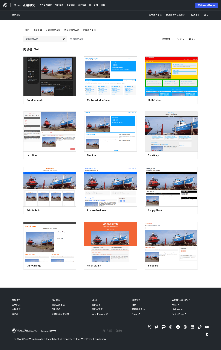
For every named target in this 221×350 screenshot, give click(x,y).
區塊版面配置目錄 (60, 314)
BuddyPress (179, 314)
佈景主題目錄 (58, 304)
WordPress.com (181, 300)
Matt (175, 304)
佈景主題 (16, 15)
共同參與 (136, 300)
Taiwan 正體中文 (48, 331)
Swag (136, 314)
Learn (95, 300)
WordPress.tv (100, 314)
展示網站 (56, 300)
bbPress (177, 309)
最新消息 (16, 304)
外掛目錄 (56, 309)
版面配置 (166, 39)
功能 (179, 39)
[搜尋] (64, 39)
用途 (191, 39)
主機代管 (16, 309)
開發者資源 (97, 309)
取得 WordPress (206, 5)
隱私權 (15, 314)
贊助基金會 (138, 309)
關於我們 (16, 300)
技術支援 (96, 304)
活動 (134, 304)
